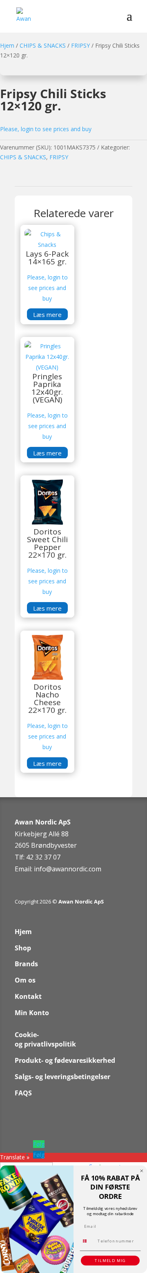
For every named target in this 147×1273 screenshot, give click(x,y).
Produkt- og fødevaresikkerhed (65, 1060)
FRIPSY (80, 45)
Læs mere (47, 314)
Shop (23, 947)
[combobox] (87, 1241)
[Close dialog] (142, 1171)
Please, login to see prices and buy (45, 129)
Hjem (7, 45)
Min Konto (32, 1012)
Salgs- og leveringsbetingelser (62, 1076)
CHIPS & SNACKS (43, 45)
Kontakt (28, 996)
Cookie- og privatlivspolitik (45, 1039)
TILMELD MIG (110, 1260)
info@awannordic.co (65, 868)
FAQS (23, 1092)
